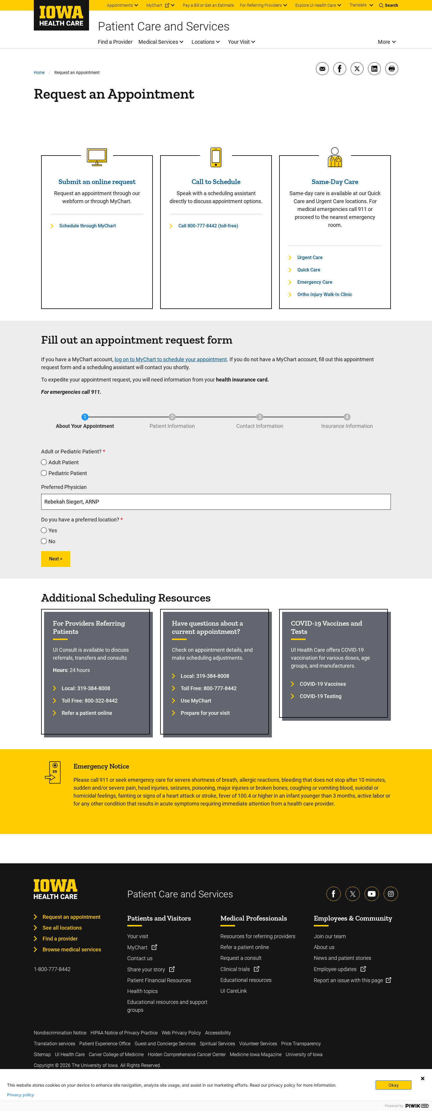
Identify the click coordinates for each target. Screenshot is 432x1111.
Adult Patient (63, 462)
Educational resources (246, 980)
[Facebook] (333, 894)
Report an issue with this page (348, 980)
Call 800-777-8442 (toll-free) (208, 226)
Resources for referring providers (257, 936)
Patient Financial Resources (159, 980)
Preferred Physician (64, 487)
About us (324, 947)
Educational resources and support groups (167, 1006)
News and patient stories (342, 958)
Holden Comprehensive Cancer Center (187, 1054)
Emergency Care (314, 282)
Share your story (146, 969)
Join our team (330, 936)
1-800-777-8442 (52, 969)
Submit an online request (96, 181)
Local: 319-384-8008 (86, 688)
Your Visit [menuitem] (239, 42)
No (51, 541)
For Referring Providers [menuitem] (261, 5)
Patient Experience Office (104, 1043)
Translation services (54, 1043)
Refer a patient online (87, 713)
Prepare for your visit (205, 713)
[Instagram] (391, 894)
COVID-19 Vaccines (323, 684)
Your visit (137, 936)
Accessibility (218, 1033)
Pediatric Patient (67, 473)
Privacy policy (20, 1095)
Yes (52, 530)
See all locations (62, 928)
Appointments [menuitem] (120, 5)
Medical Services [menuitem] (158, 42)
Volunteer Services (258, 1043)
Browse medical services (72, 949)
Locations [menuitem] (203, 42)
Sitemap (42, 1054)
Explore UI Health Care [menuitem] (315, 5)
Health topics (142, 991)
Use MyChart (196, 701)
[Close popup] (422, 1078)
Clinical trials (235, 969)
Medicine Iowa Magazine (256, 1054)
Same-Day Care (335, 181)
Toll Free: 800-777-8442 (209, 688)
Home (39, 72)
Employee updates (336, 969)
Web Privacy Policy (181, 1033)
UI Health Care (70, 1054)
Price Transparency (301, 1043)
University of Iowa (304, 1054)
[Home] (61, 15)
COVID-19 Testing (320, 696)
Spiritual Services (217, 1043)
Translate (357, 5)
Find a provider (60, 939)
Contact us (140, 958)
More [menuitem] (384, 42)
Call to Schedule (216, 181)
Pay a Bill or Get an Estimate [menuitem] (208, 5)
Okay (394, 1085)
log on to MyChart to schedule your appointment (171, 359)
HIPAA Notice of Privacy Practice (124, 1033)
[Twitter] (352, 894)
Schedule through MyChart (87, 226)
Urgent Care (310, 257)
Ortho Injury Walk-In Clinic (324, 294)
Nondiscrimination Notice (60, 1033)
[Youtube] (371, 894)
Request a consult (241, 958)
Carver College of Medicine (116, 1054)
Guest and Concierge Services (165, 1043)
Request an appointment (72, 917)
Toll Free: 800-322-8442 (90, 701)
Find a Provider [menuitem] (115, 42)
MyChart (138, 947)
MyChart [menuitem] (154, 5)
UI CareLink (233, 991)
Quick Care (308, 270)
